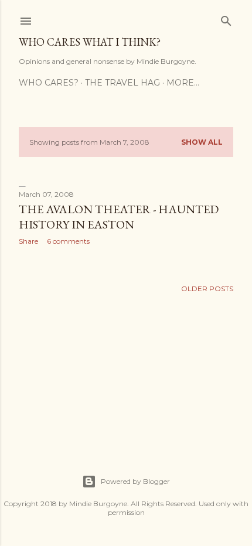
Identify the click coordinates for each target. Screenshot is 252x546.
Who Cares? (49, 82)
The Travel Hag (122, 82)
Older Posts (207, 288)
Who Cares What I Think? (90, 42)
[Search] (226, 18)
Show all (202, 142)
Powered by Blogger (135, 481)
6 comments (68, 241)
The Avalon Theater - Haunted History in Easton (119, 217)
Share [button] (28, 241)
